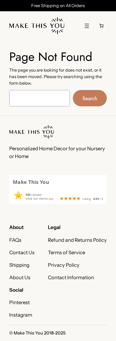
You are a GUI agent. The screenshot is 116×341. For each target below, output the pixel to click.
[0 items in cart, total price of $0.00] (101, 25)
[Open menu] (86, 25)
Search (89, 98)
